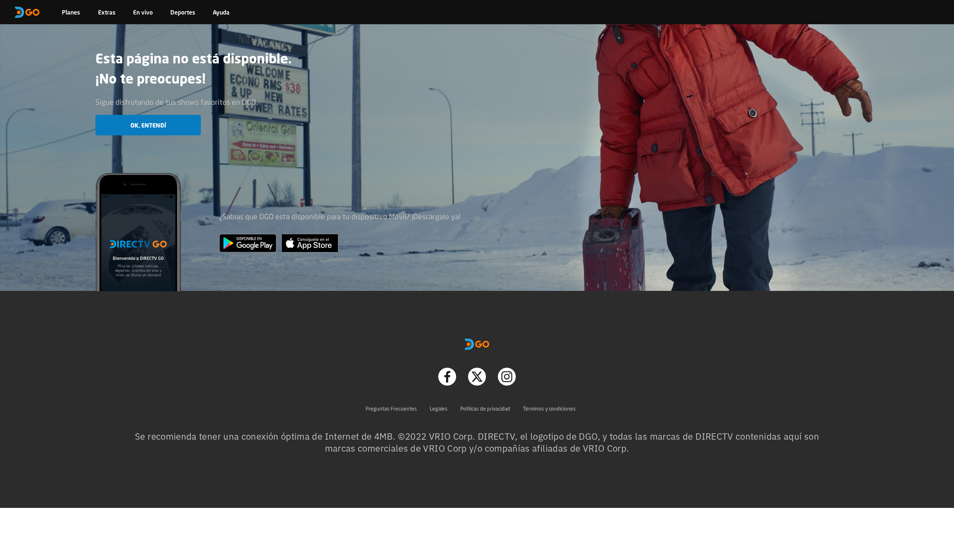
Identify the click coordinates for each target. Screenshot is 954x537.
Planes (71, 12)
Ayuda (221, 12)
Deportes (182, 12)
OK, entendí (148, 125)
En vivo (143, 12)
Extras (107, 12)
